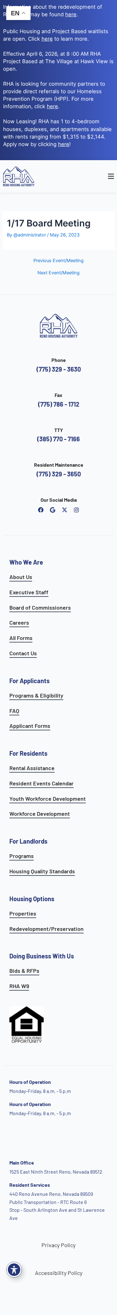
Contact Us (23, 653)
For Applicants (29, 680)
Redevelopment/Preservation (46, 928)
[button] (99, 176)
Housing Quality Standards (42, 871)
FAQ (14, 710)
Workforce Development (39, 813)
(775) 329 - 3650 (59, 474)
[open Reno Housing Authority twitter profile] (64, 510)
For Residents (28, 753)
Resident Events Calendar (41, 783)
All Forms (20, 637)
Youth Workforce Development (47, 798)
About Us (20, 576)
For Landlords (28, 841)
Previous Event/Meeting (58, 260)
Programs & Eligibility (36, 695)
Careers (19, 622)
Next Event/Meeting (58, 273)
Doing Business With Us (41, 956)
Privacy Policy (58, 1244)
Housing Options (31, 898)
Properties (22, 913)
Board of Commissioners (40, 607)
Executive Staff (28, 592)
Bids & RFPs (24, 970)
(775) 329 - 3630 (59, 369)
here (52, 106)
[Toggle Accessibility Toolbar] (14, 1269)
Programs (21, 855)
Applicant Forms (29, 725)
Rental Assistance (32, 767)
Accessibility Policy (58, 1272)
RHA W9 (19, 985)
